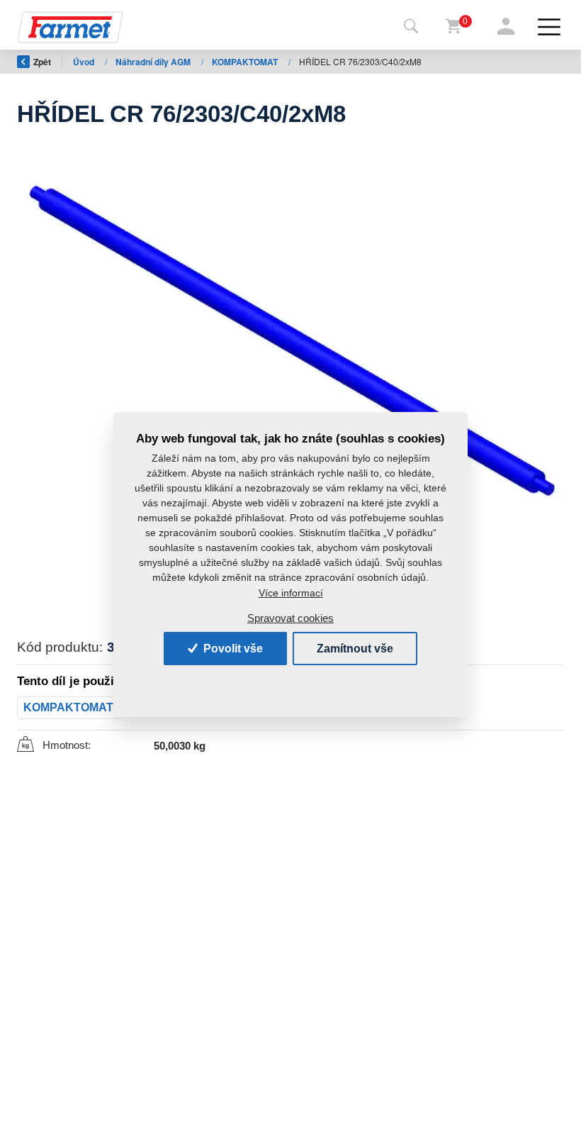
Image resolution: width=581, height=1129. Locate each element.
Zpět (42, 61)
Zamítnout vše (355, 649)
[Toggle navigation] (411, 27)
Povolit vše (232, 649)
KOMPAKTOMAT (246, 61)
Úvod (84, 61)
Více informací (291, 593)
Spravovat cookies (290, 618)
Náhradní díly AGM (154, 61)
